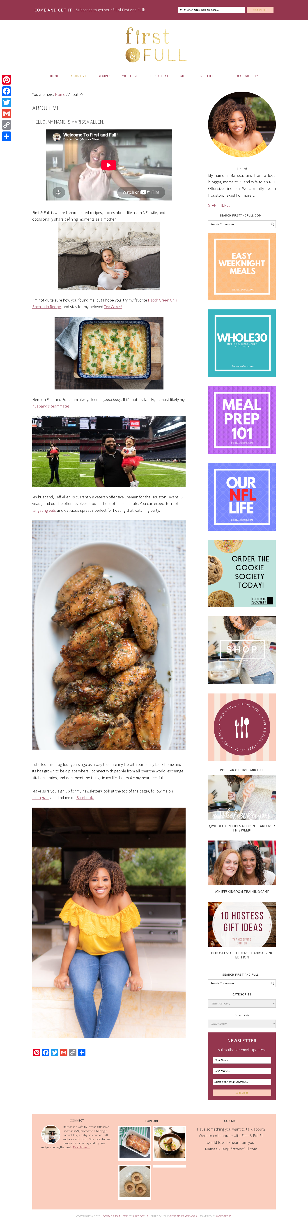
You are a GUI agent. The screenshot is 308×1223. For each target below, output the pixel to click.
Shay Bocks (140, 1216)
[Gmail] (6, 113)
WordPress (224, 1216)
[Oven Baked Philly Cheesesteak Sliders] (135, 1156)
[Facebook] (6, 91)
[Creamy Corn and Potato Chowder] (169, 1156)
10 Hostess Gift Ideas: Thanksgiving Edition (242, 955)
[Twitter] (6, 102)
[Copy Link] (6, 125)
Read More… (81, 1147)
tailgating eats (44, 510)
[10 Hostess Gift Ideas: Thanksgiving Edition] (242, 945)
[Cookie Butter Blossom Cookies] (135, 1195)
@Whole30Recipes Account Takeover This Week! (242, 828)
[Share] (6, 136)
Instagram (40, 797)
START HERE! (219, 205)
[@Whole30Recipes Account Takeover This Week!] (242, 818)
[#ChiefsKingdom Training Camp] (242, 884)
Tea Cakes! (113, 306)
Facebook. (85, 797)
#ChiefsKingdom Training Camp (241, 891)
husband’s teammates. (51, 406)
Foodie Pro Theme (115, 1216)
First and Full (154, 42)
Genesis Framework (183, 1216)
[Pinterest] (6, 79)
